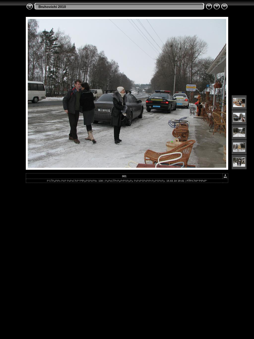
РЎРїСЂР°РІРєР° (197, 180)
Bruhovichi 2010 (52, 7)
